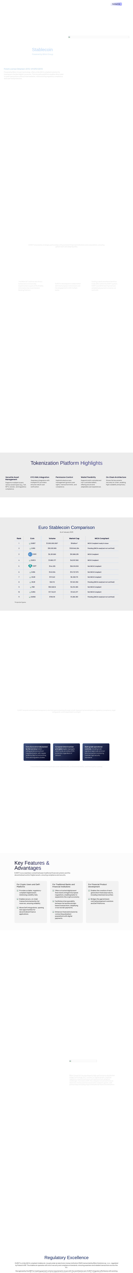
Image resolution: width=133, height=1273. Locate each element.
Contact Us (116, 4)
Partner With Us (11, 85)
